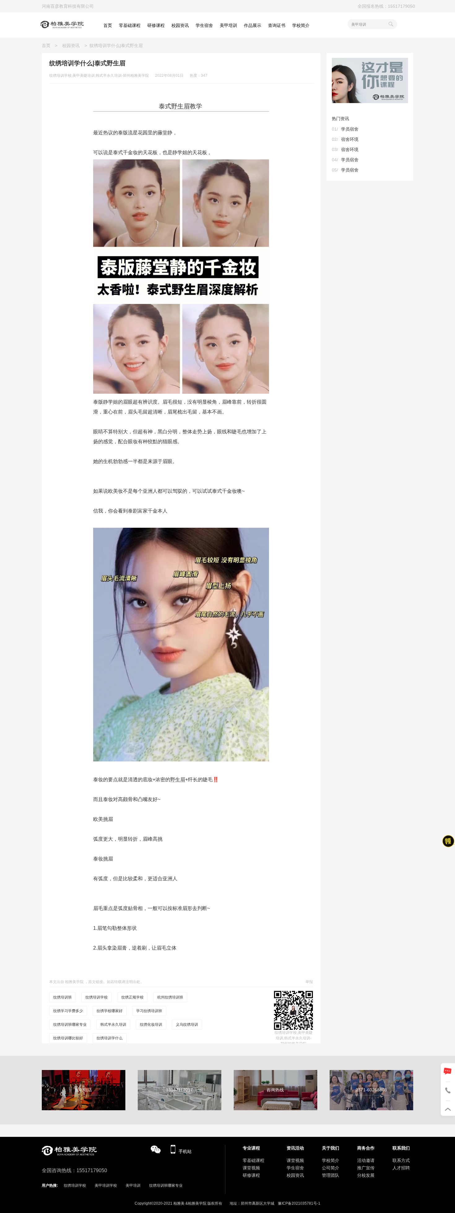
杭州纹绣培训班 (170, 997)
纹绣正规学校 (132, 997)
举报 (309, 982)
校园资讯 (71, 45)
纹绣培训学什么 (110, 1038)
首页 (48, 45)
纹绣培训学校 (96, 997)
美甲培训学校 (106, 1185)
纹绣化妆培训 (151, 1024)
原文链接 (95, 982)
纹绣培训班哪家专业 (70, 1024)
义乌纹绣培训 (187, 1024)
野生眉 (180, 106)
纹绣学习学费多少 (68, 1011)
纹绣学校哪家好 (110, 1011)
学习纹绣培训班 (149, 1011)
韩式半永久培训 (113, 1024)
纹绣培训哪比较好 (68, 1038)
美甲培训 (133, 1185)
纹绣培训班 (62, 997)
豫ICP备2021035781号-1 (299, 1203)
